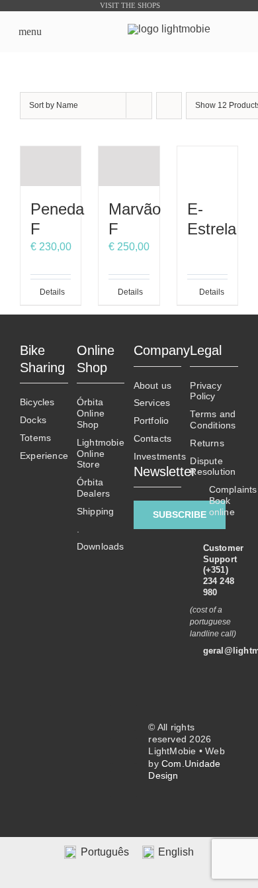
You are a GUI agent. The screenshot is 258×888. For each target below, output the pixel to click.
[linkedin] (123, 751)
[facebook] (123, 718)
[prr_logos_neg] (61, 726)
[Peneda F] (51, 166)
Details (45, 292)
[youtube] (123, 784)
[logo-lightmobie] (169, 28)
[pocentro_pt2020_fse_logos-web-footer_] (61, 775)
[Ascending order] (169, 105)
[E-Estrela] (207, 166)
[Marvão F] (129, 166)
